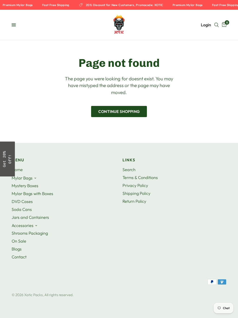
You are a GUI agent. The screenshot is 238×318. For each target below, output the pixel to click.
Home (17, 169)
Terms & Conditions (140, 177)
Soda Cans (22, 209)
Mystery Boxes (25, 185)
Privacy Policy (135, 185)
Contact (19, 257)
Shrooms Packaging (30, 233)
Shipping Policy (136, 193)
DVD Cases (22, 201)
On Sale (19, 241)
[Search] (216, 25)
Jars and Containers (30, 217)
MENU (18, 160)
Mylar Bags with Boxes (32, 193)
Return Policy (134, 201)
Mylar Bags (22, 178)
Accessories (22, 225)
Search (129, 169)
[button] (7, 159)
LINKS (128, 160)
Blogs (17, 249)
